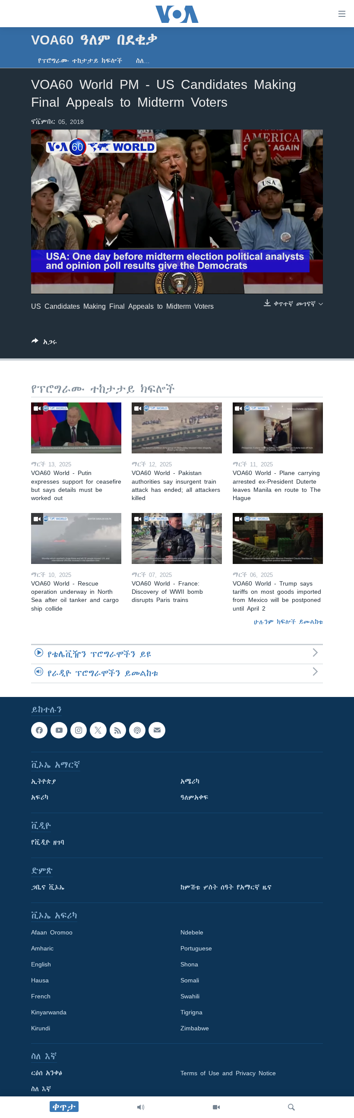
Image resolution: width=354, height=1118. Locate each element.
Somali (189, 980)
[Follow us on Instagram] (78, 730)
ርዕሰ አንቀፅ (46, 1073)
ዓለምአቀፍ (194, 797)
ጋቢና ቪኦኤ (47, 887)
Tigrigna (191, 1012)
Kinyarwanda (48, 1012)
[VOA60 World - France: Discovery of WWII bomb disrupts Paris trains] (177, 538)
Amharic (42, 948)
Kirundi (40, 1028)
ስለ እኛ (41, 1089)
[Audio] (141, 1107)
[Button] (44, 344)
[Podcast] (137, 730)
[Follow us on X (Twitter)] (98, 730)
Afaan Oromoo (52, 932)
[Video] (216, 1107)
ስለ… (143, 61)
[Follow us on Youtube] (59, 730)
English (41, 964)
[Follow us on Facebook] (39, 730)
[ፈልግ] (291, 1107)
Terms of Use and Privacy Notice (228, 1073)
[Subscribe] (157, 730)
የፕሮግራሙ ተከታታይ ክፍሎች (80, 61)
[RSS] (118, 730)
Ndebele (191, 932)
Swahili (189, 996)
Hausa (40, 980)
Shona (189, 964)
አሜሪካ (189, 781)
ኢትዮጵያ (43, 781)
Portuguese (196, 948)
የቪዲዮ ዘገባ (47, 842)
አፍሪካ (39, 797)
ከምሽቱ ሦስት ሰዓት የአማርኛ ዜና (226, 887)
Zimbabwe (194, 1028)
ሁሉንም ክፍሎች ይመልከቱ (288, 621)
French (41, 996)
